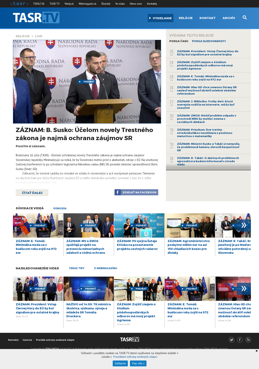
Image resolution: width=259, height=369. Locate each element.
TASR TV (54, 3)
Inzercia (27, 339)
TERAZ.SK (39, 3)
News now (136, 3)
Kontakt (208, 18)
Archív (229, 18)
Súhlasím (120, 363)
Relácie (186, 18)
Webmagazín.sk (87, 3)
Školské (105, 3)
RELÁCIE (23, 36)
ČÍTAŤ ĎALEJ (32, 193)
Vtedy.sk (69, 3)
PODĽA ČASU (178, 41)
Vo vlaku (120, 3)
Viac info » (138, 363)
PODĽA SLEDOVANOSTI (209, 41)
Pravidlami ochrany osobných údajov (135, 356)
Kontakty (152, 3)
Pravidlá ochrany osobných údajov (55, 339)
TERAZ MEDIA (52, 348)
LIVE (38, 36)
